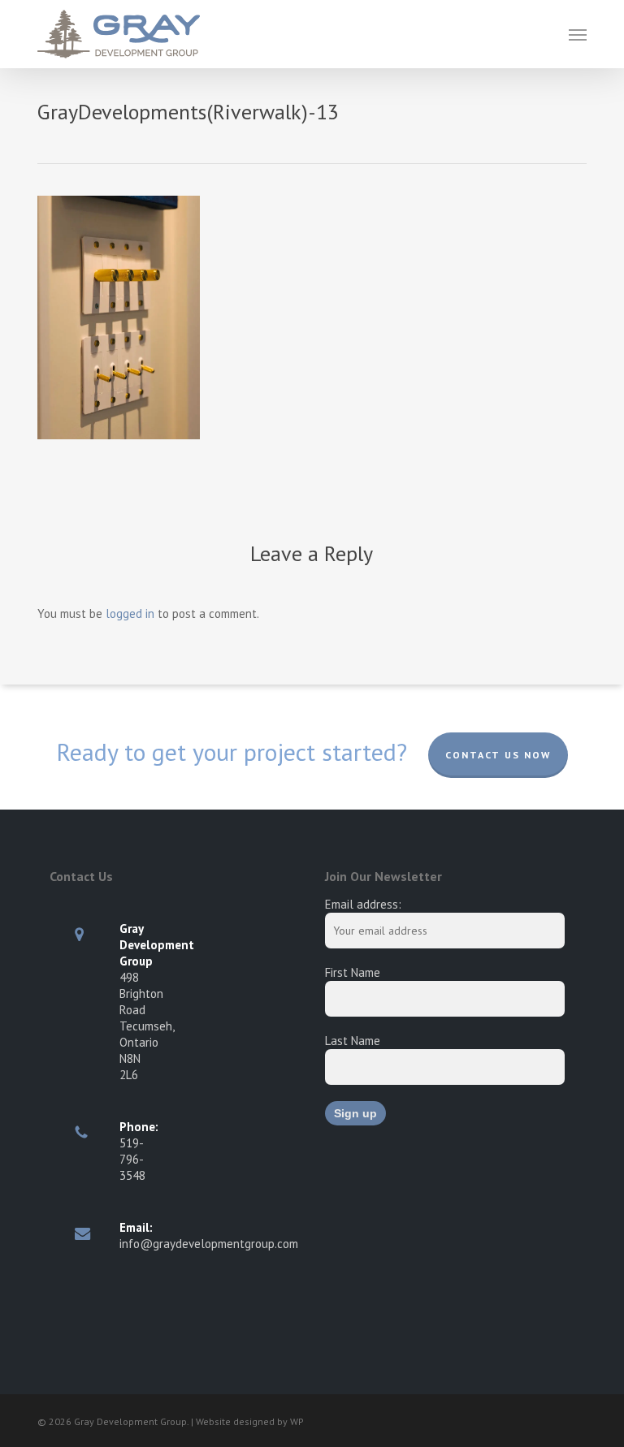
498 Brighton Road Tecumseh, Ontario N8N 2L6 (146, 1026)
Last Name (352, 1040)
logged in (130, 613)
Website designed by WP (250, 1421)
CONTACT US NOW (498, 755)
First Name (352, 972)
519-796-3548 (132, 1159)
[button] (578, 34)
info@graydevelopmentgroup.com (208, 1243)
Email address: (363, 904)
